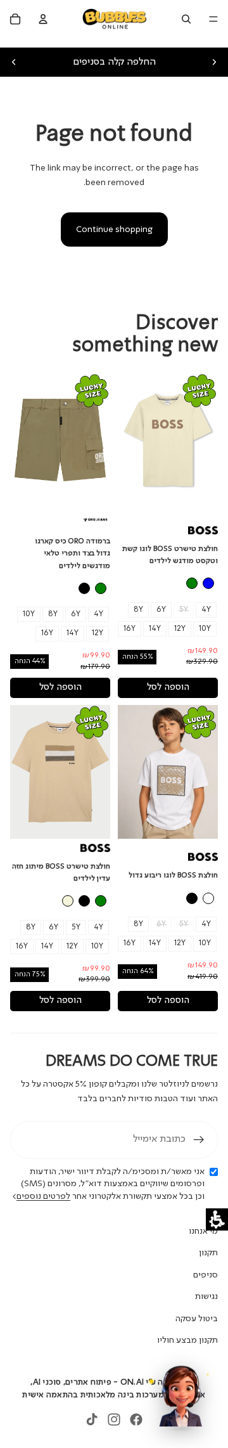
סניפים (205, 1274)
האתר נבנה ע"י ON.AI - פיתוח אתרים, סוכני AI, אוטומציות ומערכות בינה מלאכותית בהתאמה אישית (113, 1388)
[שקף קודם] (14, 62)
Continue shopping (114, 229)
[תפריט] (213, 19)
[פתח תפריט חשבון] (43, 19)
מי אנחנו (203, 1231)
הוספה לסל (168, 687)
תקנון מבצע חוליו (187, 1340)
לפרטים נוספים (43, 1196)
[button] (217, 1219)
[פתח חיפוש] (186, 19)
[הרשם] (199, 1140)
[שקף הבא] (214, 62)
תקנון (208, 1252)
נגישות (206, 1296)
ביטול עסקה (196, 1318)
